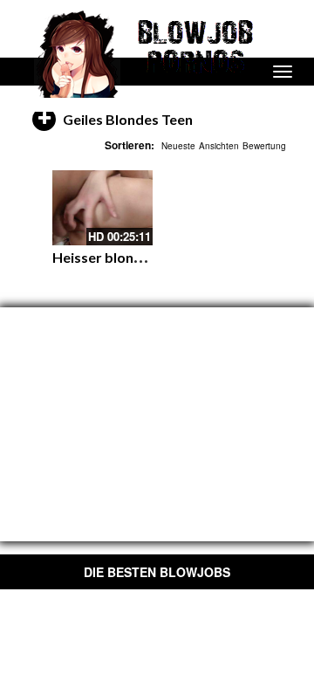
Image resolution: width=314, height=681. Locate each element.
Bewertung (264, 146)
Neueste (178, 146)
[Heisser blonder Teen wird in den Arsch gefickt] (102, 207)
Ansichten (219, 146)
